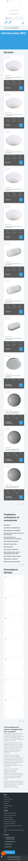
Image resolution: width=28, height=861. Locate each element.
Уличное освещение (8, 817)
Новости (5, 807)
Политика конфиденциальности (14, 856)
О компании (6, 797)
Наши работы (7, 801)
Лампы (5, 827)
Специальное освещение (9, 823)
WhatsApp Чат (8, 844)
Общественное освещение (10, 813)
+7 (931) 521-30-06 (15, 10)
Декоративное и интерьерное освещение (13, 825)
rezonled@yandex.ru (15, 13)
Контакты (6, 803)
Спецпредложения (8, 805)
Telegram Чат (8, 846)
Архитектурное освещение (10, 821)
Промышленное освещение (10, 815)
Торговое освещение (8, 819)
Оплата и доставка (8, 799)
